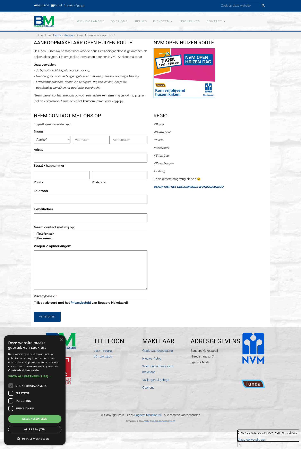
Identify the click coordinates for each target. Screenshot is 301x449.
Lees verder (32, 370)
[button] (34, 376)
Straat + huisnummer (49, 165)
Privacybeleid (81, 303)
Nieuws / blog (152, 358)
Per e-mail (45, 238)
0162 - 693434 (75, 5)
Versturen (47, 316)
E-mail (58, 5)
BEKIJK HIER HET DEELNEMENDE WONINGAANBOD (188, 186)
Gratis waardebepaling (157, 350)
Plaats (38, 182)
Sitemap (171, 421)
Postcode (98, 182)
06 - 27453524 (103, 356)
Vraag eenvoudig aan (252, 439)
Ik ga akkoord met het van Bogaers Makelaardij (83, 303)
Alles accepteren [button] (34, 418)
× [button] (60, 339)
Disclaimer (162, 421)
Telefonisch (45, 234)
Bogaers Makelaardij (41, 20)
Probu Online (150, 421)
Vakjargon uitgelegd (155, 379)
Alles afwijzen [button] (34, 429)
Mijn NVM (43, 5)
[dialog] (35, 390)
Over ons (148, 387)
